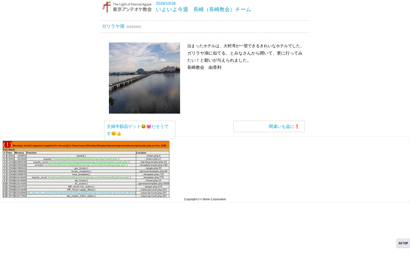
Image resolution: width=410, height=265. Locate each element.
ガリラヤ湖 (113, 26)
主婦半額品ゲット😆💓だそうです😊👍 (137, 130)
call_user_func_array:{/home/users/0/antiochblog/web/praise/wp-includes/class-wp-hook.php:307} (80, 192)
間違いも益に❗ (284, 126)
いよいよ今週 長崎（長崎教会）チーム (203, 9)
